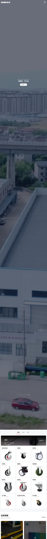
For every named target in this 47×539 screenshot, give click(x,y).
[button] (1, 183)
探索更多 (22, 84)
